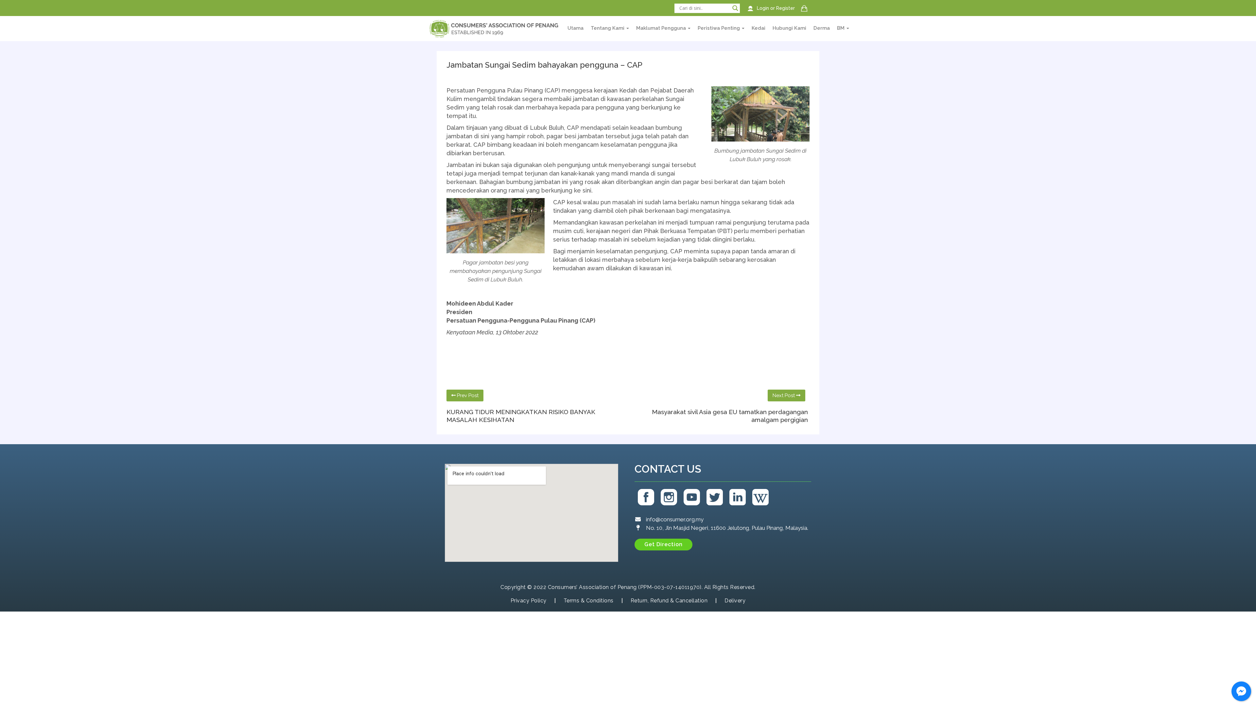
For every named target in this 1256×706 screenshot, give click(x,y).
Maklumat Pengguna (661, 28)
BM (841, 28)
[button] (663, 544)
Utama (575, 28)
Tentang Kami (608, 28)
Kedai (758, 28)
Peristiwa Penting (719, 28)
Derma (821, 28)
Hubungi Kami (789, 28)
